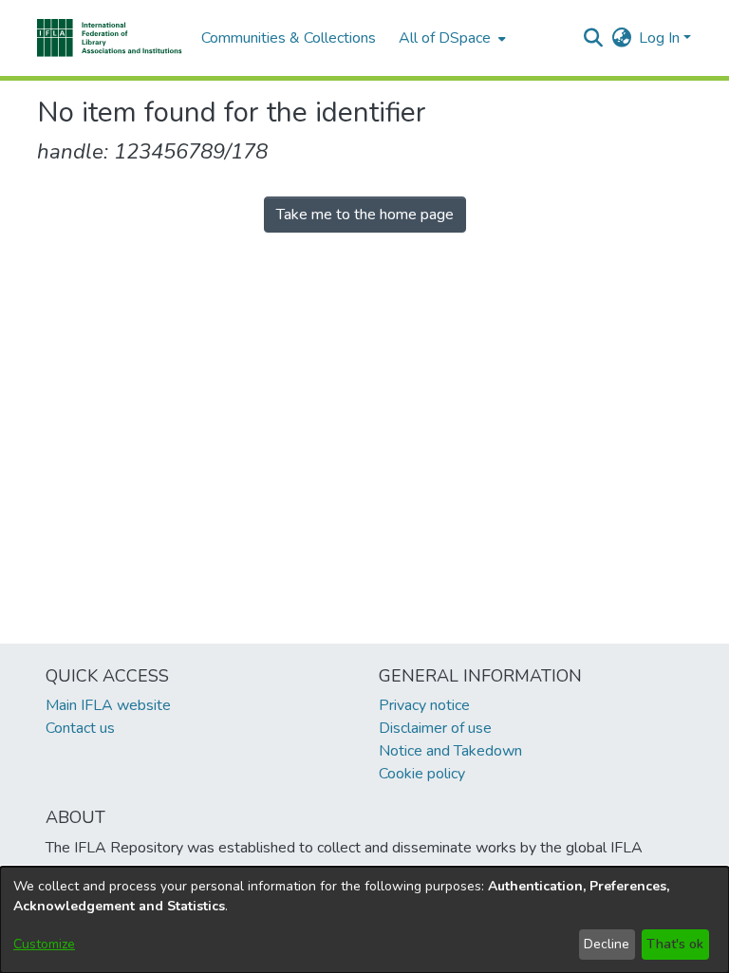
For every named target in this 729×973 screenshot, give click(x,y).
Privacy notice (424, 705)
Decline (606, 944)
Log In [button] (661, 38)
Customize (44, 944)
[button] (109, 38)
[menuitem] (450, 38)
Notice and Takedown (450, 750)
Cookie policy (422, 773)
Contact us (80, 728)
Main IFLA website (108, 705)
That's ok (674, 944)
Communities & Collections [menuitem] (288, 38)
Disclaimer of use (435, 728)
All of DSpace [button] (445, 38)
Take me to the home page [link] (365, 214)
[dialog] (364, 920)
